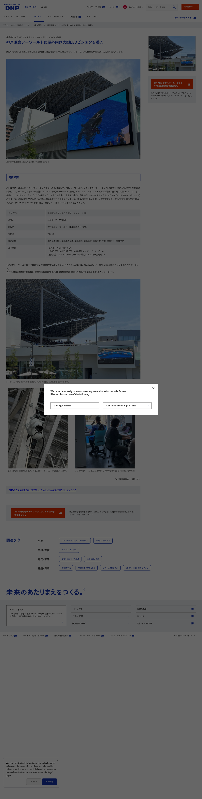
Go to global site (62, 405)
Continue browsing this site (121, 405)
